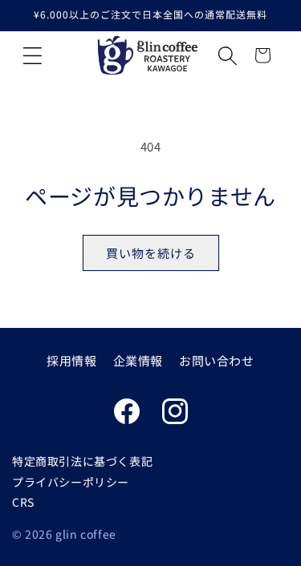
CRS (23, 502)
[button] (32, 55)
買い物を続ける (151, 253)
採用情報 (71, 360)
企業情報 (138, 360)
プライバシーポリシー (70, 482)
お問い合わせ (216, 360)
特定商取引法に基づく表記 (82, 461)
